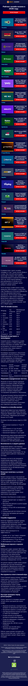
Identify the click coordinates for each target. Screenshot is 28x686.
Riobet (3, 52)
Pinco (3, 40)
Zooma (3, 214)
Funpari (3, 202)
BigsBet (3, 177)
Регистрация (14, 12)
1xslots (3, 114)
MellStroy (4, 266)
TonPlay (3, 189)
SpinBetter (4, 127)
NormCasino (5, 76)
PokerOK (4, 241)
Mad (2, 139)
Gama (3, 165)
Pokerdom (4, 64)
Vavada (3, 253)
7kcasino (4, 27)
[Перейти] (14, 657)
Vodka (3, 102)
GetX (2, 229)
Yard (2, 88)
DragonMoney (5, 152)
